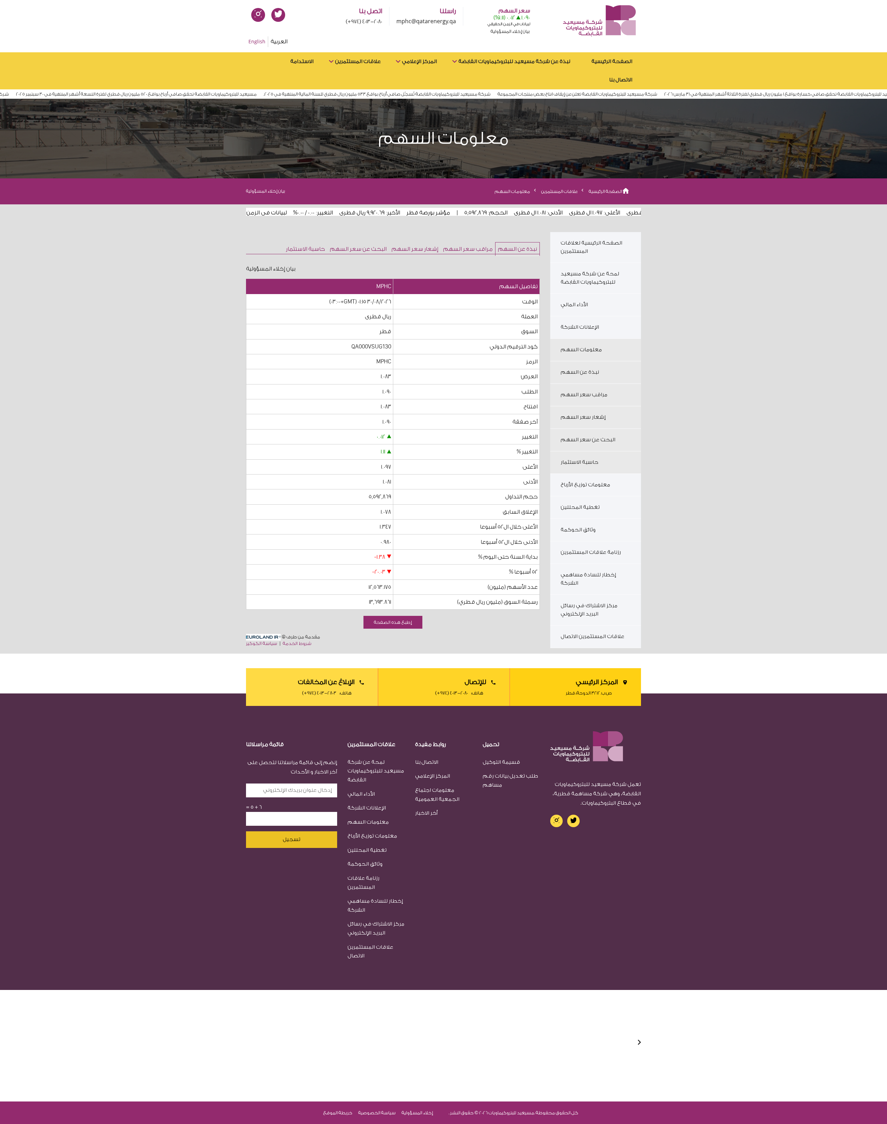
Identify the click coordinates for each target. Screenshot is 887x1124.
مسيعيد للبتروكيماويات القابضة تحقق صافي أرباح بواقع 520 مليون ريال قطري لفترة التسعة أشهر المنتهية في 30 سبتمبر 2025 (156, 94)
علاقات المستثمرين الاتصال (592, 636)
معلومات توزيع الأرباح (585, 485)
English (256, 41)
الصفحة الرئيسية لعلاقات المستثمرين (591, 247)
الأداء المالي (574, 305)
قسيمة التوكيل (501, 762)
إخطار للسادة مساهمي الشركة (588, 579)
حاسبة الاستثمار (305, 249)
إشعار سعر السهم (415, 249)
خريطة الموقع (337, 1112)
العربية (279, 41)
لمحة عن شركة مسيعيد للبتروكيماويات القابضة (590, 278)
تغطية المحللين (580, 507)
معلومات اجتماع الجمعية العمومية (437, 794)
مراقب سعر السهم (468, 249)
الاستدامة (302, 61)
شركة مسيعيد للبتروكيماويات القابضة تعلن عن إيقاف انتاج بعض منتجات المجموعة (597, 94)
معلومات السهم (581, 350)
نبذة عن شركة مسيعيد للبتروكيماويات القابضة (514, 61)
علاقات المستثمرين (358, 61)
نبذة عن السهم (517, 249)
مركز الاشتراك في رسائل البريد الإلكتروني (589, 610)
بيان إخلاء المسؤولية (265, 191)
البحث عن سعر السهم (358, 249)
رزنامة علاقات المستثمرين (591, 552)
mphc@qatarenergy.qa (426, 22)
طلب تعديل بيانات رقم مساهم (510, 780)
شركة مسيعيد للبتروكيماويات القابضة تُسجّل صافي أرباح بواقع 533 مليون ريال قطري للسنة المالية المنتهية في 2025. (396, 94)
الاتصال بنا (620, 80)
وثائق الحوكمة (578, 530)
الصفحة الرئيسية (611, 61)
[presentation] (639, 1043)
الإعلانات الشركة (580, 327)
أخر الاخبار (426, 813)
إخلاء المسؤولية (417, 1112)
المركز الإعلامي (419, 61)
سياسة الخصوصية (377, 1112)
